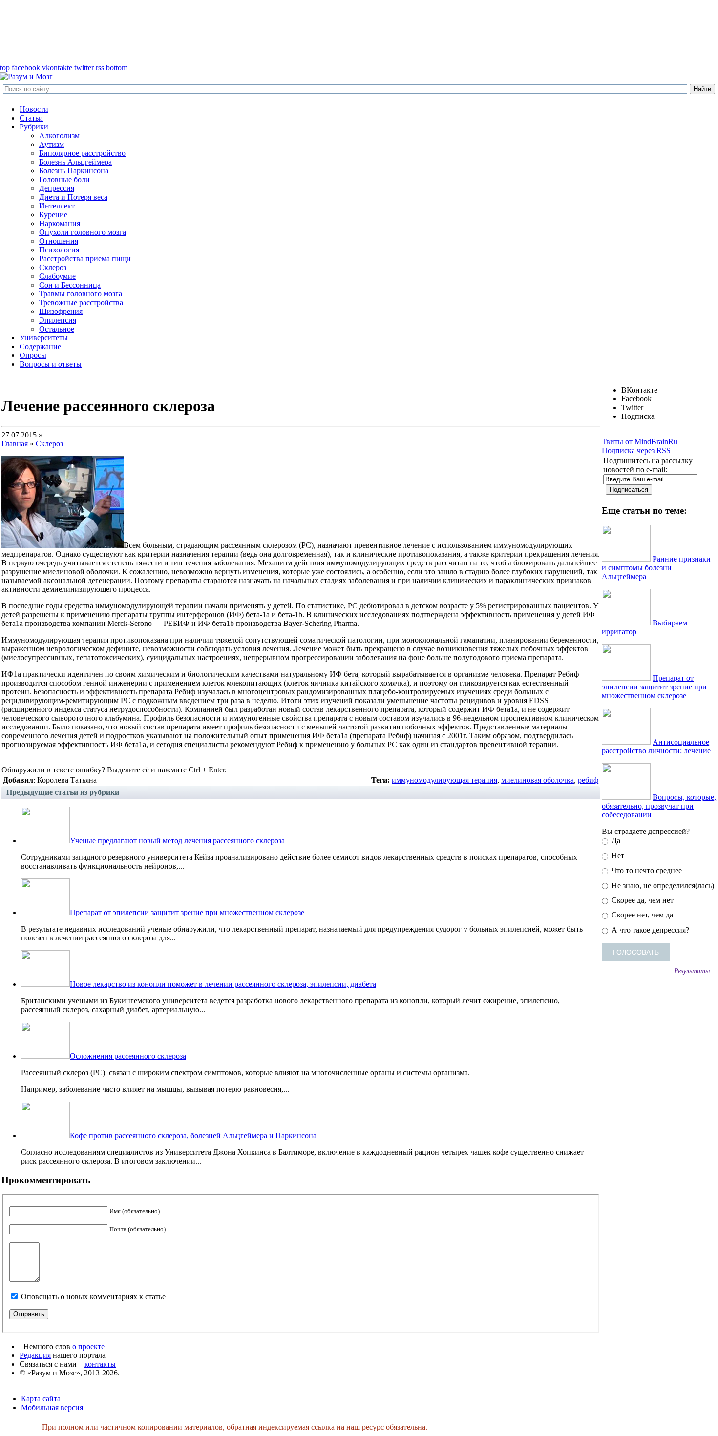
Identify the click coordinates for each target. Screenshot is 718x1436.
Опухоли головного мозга (82, 232)
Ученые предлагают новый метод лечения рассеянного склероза (177, 840)
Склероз (52, 267)
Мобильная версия (52, 1407)
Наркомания (59, 223)
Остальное (56, 329)
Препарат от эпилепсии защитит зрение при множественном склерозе (187, 912)
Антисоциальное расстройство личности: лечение (656, 746)
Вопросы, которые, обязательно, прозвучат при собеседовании (659, 806)
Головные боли (64, 179)
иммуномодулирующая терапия (444, 780)
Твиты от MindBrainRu (639, 441)
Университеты (44, 337)
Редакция (35, 1355)
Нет (617, 856)
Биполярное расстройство (82, 153)
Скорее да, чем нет (642, 900)
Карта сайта (41, 1398)
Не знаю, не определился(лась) (662, 885)
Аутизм (51, 144)
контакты (100, 1364)
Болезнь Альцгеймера (75, 162)
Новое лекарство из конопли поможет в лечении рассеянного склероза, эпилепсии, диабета (223, 984)
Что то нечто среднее (646, 870)
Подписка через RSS (636, 450)
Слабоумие (57, 276)
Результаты (692, 970)
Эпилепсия (57, 320)
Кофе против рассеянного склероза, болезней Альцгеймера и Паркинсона (193, 1135)
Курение (53, 214)
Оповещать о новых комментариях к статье (93, 1296)
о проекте (88, 1346)
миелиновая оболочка (537, 780)
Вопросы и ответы (51, 364)
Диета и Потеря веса (73, 197)
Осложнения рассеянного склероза (128, 1056)
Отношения (58, 241)
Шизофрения (61, 311)
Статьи (31, 118)
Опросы (33, 355)
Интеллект (57, 206)
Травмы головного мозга (80, 294)
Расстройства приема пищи (85, 258)
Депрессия (56, 188)
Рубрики (34, 127)
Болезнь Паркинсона (73, 170)
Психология (59, 250)
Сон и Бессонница (70, 285)
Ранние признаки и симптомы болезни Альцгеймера (656, 568)
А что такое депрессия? (649, 930)
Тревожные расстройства (81, 302)
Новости (34, 109)
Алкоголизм (59, 135)
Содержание (40, 346)
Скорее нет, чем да (641, 915)
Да (615, 840)
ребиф (588, 780)
